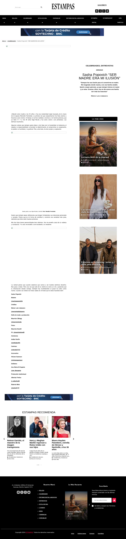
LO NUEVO (42, 507)
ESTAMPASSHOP (107, 18)
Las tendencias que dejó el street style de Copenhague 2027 (98, 211)
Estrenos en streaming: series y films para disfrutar (97, 263)
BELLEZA (14, 18)
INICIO (4, 41)
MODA (84, 215)
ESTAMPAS (29, 532)
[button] (4, 439)
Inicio (72, 533)
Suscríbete (101, 533)
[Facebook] (96, 11)
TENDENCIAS (19, 457)
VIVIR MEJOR (56, 18)
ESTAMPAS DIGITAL (94, 20)
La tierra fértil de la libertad (95, 157)
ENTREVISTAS (107, 66)
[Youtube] (107, 11)
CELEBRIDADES (27, 18)
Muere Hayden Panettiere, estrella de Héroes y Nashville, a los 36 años (60, 445)
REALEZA (41, 457)
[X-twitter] (100, 11)
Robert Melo (72, 515)
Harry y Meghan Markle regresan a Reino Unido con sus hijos (38, 443)
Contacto (91, 533)
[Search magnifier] (41, 7)
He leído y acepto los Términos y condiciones (104, 507)
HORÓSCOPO (86, 160)
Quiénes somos (82, 533)
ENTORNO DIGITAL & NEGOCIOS (75, 18)
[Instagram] (103, 11)
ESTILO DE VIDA (42, 18)
